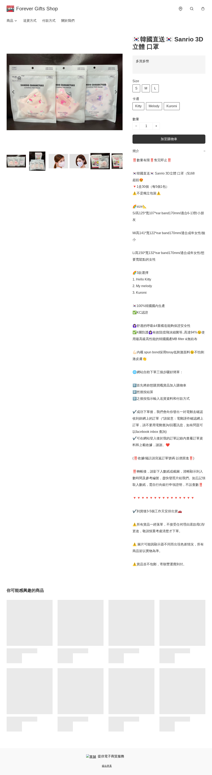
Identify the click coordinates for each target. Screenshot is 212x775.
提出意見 (107, 765)
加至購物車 (169, 139)
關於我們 (68, 20)
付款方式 (48, 20)
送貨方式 (29, 20)
